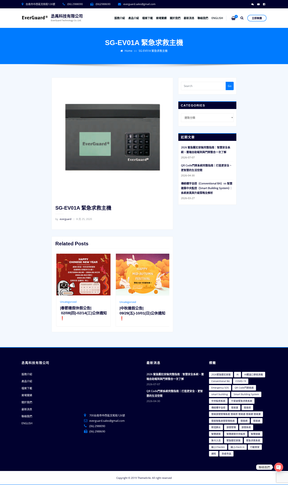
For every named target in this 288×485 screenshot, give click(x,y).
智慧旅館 (255, 433)
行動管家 (255, 447)
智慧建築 (216, 433)
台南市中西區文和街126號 (40, 4)
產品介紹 (133, 18)
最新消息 (189, 18)
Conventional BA (220, 381)
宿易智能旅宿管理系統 (223, 420)
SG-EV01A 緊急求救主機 (153, 51)
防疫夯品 (226, 453)
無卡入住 (216, 440)
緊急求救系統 (253, 440)
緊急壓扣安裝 (233, 440)
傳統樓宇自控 (218, 407)
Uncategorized (76, 302)
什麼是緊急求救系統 (241, 400)
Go (230, 86)
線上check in (237, 447)
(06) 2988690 (97, 431)
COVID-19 (241, 381)
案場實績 (161, 18)
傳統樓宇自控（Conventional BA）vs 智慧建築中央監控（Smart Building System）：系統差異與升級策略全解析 (206, 188)
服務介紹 (119, 18)
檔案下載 (147, 18)
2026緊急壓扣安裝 (221, 374)
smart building (219, 394)
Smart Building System (246, 394)
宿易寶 (234, 407)
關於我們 (175, 18)
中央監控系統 (218, 400)
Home (128, 51)
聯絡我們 (203, 18)
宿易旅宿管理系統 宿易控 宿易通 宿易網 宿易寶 (236, 414)
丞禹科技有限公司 (67, 16)
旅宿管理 (231, 427)
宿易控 (247, 407)
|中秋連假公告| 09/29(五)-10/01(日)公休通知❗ (90, 313)
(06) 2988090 (97, 426)
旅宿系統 (246, 427)
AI (237, 374)
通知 (213, 453)
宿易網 (244, 420)
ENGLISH (217, 18)
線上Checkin (218, 447)
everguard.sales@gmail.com (139, 4)
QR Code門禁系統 (244, 387)
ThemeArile (144, 477)
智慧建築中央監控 (235, 433)
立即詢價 (257, 18)
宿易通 (256, 420)
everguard (63, 219)
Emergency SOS (220, 387)
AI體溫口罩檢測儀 (253, 374)
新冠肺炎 (216, 427)
